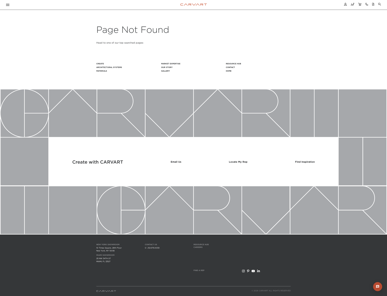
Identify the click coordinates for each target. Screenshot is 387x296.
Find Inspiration (305, 162)
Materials (101, 71)
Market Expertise (170, 63)
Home (228, 71)
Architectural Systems (109, 67)
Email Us (176, 162)
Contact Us (151, 244)
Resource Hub (233, 63)
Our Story (167, 67)
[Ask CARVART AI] (377, 286)
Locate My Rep (238, 162)
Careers (198, 247)
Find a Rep (199, 270)
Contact (230, 67)
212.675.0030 (154, 248)
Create (100, 63)
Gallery (165, 71)
